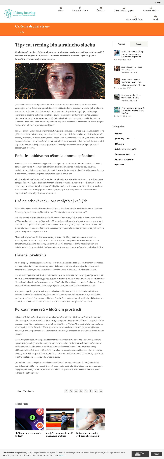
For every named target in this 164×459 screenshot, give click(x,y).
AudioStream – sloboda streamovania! (131, 68)
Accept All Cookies (139, 454)
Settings (62, 455)
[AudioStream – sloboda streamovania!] (117, 67)
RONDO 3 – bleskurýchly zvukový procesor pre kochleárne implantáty (132, 54)
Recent (139, 44)
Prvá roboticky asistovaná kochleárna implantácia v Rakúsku (132, 110)
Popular (121, 44)
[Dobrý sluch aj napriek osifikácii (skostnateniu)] (90, 409)
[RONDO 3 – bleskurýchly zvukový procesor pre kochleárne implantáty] (117, 52)
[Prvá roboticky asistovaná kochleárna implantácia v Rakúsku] (117, 108)
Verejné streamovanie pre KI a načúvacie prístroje (59, 434)
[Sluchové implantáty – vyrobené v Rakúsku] (117, 95)
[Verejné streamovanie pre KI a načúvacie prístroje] (60, 409)
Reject (156, 454)
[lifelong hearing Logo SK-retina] (19, 10)
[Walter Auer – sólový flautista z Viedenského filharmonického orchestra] (117, 80)
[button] (16, 424)
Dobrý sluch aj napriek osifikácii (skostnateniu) (87, 434)
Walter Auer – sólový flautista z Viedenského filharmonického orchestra (133, 82)
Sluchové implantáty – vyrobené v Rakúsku (131, 96)
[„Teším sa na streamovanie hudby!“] (29, 409)
